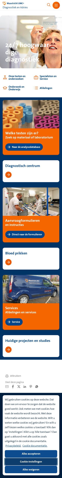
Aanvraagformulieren (22, 220)
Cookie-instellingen (31, 461)
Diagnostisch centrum (22, 165)
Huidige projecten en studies (27, 340)
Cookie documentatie (34, 445)
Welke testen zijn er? (21, 133)
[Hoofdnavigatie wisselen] (56, 5)
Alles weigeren (31, 469)
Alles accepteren (31, 453)
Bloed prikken (16, 253)
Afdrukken (15, 376)
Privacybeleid (13, 445)
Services (11, 307)
